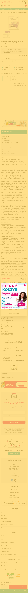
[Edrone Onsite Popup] (14, 296)
